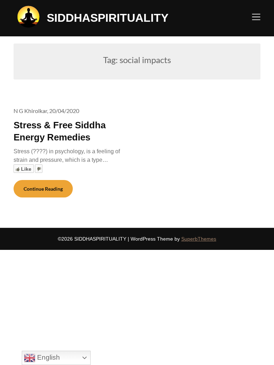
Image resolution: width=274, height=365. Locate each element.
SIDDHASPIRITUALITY (107, 17)
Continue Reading (43, 189)
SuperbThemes (198, 239)
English (47, 357)
